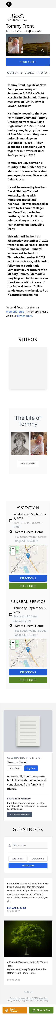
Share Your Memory (19, 814)
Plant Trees (28, 586)
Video (29, 72)
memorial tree (15, 311)
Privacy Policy (19, 1000)
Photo (42, 72)
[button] (28, 556)
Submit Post (28, 865)
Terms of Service (36, 1000)
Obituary (14, 72)
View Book (15, 768)
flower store (24, 316)
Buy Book (31, 768)
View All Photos (28, 463)
